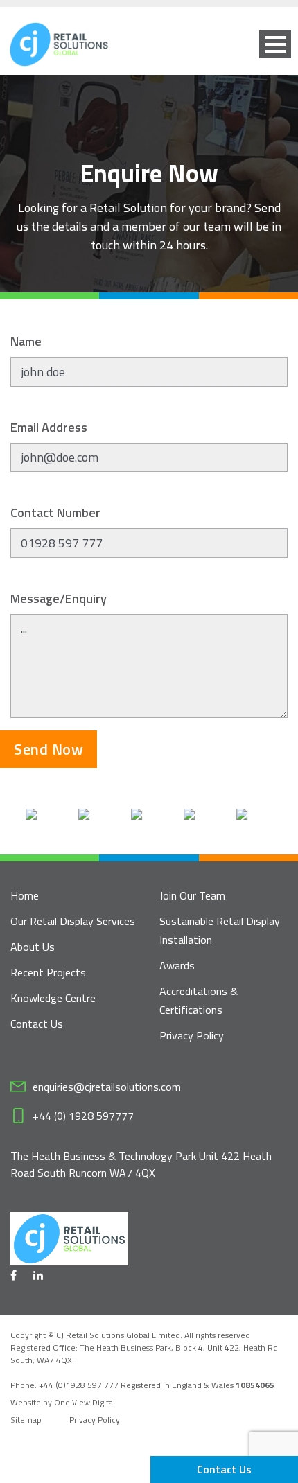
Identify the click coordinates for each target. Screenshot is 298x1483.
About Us (32, 946)
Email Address (48, 427)
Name (26, 341)
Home (24, 895)
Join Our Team (192, 895)
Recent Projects (48, 972)
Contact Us (224, 1469)
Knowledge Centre (53, 998)
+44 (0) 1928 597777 (83, 1115)
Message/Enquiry (58, 598)
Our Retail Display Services (72, 921)
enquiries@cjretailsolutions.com (107, 1086)
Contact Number (55, 512)
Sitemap (26, 1420)
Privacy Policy (191, 1035)
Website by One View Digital (62, 1402)
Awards (177, 965)
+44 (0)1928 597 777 (80, 1385)
